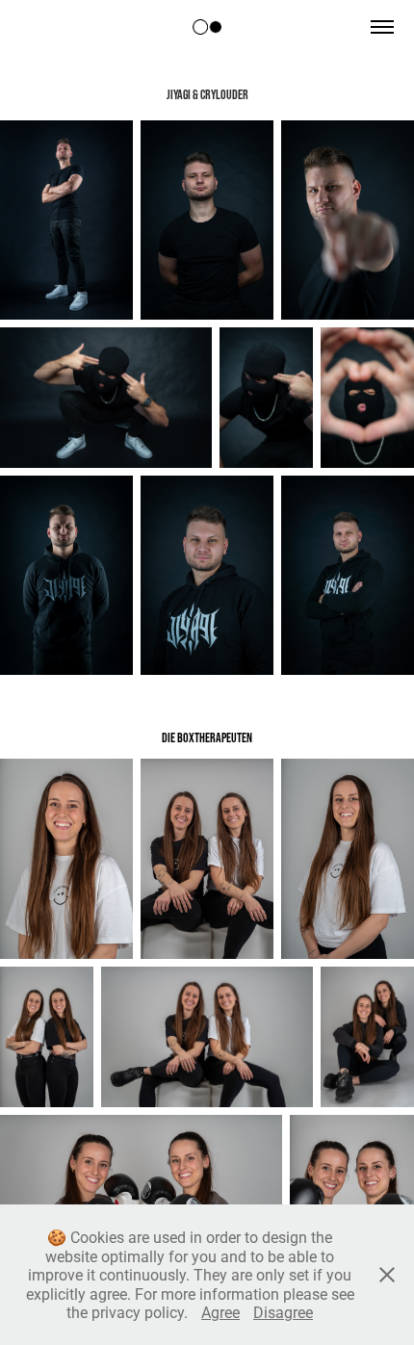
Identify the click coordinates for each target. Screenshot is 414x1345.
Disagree (283, 1312)
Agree (220, 1312)
